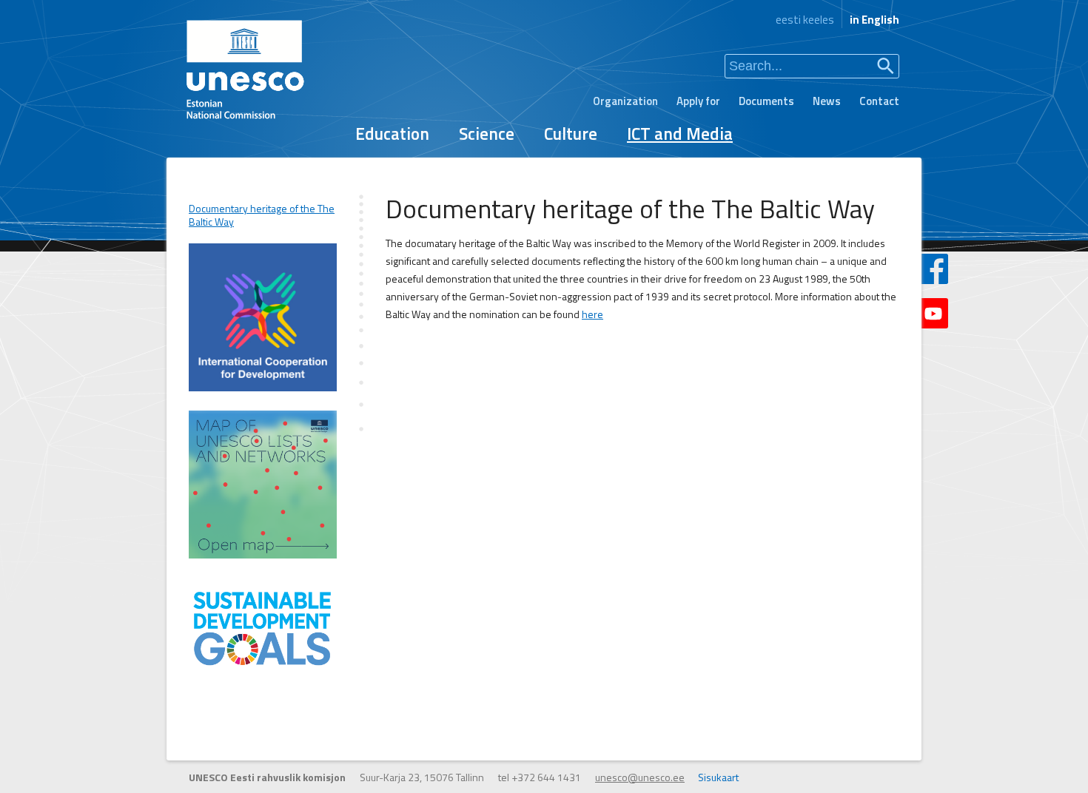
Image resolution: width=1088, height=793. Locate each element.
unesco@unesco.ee (640, 777)
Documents (766, 100)
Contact (879, 100)
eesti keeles (805, 19)
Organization (625, 100)
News (827, 100)
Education (392, 133)
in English (874, 19)
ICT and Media (680, 133)
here (592, 314)
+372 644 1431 (546, 777)
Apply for (698, 100)
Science (486, 133)
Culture (570, 133)
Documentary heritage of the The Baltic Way (262, 215)
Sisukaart (718, 777)
